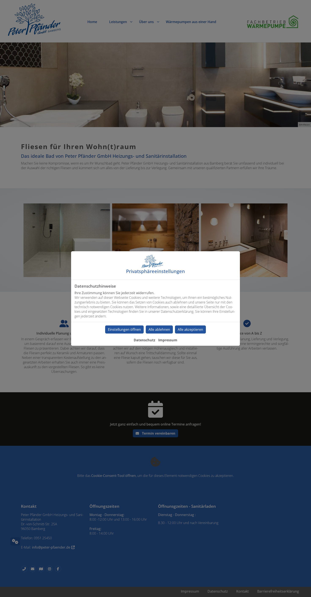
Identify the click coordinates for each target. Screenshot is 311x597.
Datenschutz (144, 340)
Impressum (167, 340)
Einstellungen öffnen (124, 329)
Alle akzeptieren (190, 329)
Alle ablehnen (159, 329)
